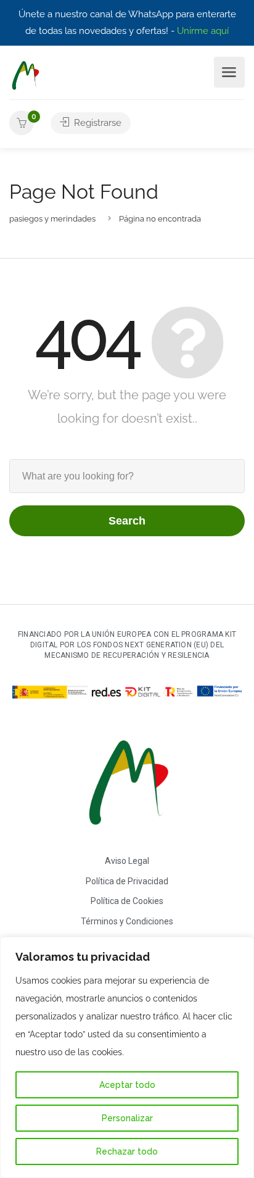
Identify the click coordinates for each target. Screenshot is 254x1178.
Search (127, 521)
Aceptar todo (127, 1085)
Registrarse (96, 122)
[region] (127, 1057)
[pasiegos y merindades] (25, 75)
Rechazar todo (127, 1151)
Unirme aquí (203, 30)
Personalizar (127, 1118)
